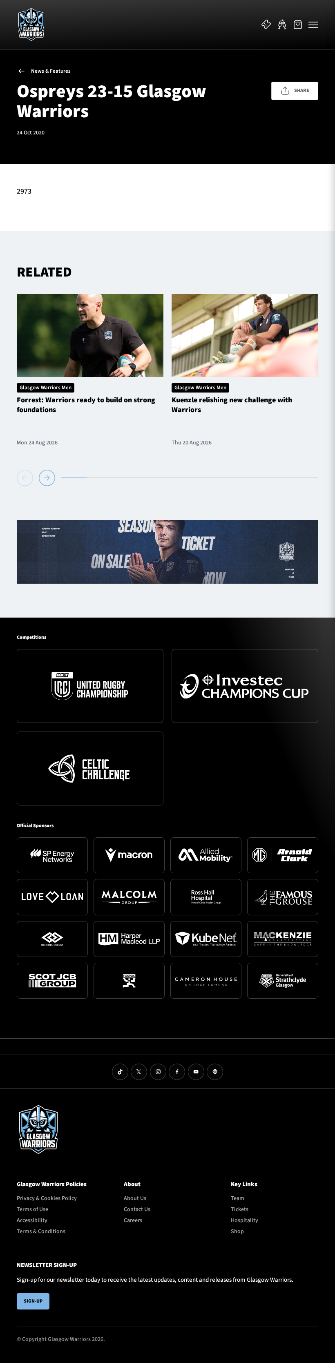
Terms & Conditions (41, 1231)
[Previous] (26, 478)
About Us (135, 1198)
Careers (133, 1220)
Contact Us (137, 1209)
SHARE (301, 90)
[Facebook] (177, 1072)
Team (237, 1198)
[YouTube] (196, 1072)
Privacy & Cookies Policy (47, 1198)
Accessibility (32, 1220)
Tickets (239, 1209)
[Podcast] (215, 1072)
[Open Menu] (313, 24)
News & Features (50, 71)
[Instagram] (158, 1072)
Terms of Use (32, 1209)
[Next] (47, 478)
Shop (237, 1231)
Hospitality (244, 1220)
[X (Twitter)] (139, 1072)
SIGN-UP (33, 1301)
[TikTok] (120, 1072)
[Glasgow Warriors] (31, 24)
